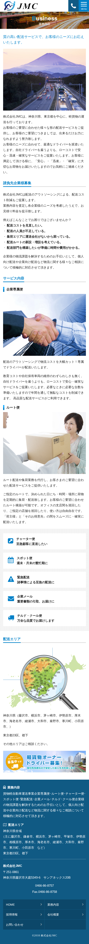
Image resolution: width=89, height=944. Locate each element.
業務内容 (53, 904)
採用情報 (12, 914)
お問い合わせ (14, 924)
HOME (10, 904)
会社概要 (53, 914)
